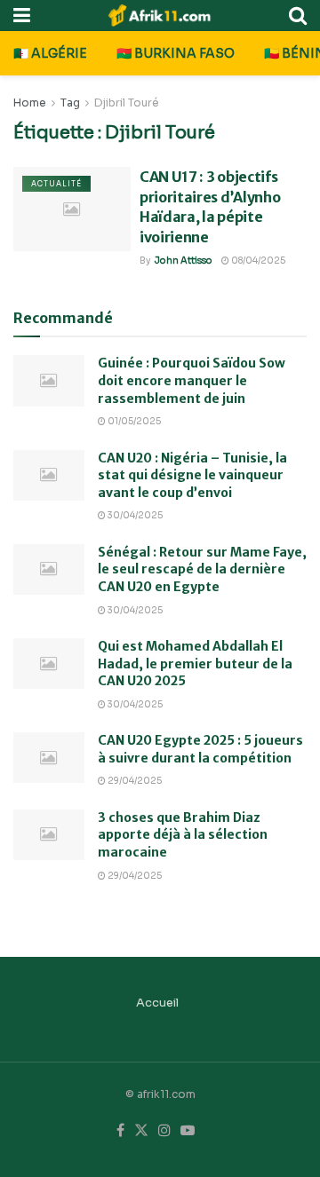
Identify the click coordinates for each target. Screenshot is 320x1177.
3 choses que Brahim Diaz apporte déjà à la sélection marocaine (183, 835)
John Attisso (183, 260)
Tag (70, 102)
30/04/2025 (134, 515)
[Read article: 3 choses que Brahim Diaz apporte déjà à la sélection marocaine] (48, 835)
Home (29, 102)
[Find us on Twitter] (141, 1131)
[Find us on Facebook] (120, 1131)
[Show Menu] (21, 15)
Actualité (56, 183)
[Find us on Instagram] (164, 1131)
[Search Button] (298, 15)
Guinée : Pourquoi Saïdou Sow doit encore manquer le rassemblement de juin (191, 380)
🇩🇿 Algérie (50, 53)
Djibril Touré (126, 102)
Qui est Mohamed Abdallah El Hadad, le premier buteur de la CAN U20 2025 (195, 663)
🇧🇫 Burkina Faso (175, 53)
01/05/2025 (133, 421)
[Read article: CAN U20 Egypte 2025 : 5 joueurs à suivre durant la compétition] (48, 757)
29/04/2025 (134, 780)
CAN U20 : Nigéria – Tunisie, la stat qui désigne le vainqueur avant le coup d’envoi (192, 475)
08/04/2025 (257, 260)
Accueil (157, 1002)
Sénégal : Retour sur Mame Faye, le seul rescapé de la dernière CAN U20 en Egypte (202, 569)
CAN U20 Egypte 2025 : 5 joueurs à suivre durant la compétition (200, 749)
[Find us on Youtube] (187, 1131)
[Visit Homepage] (160, 16)
